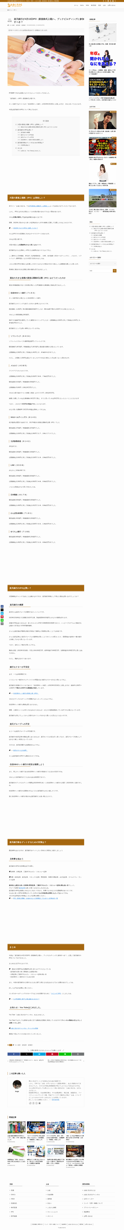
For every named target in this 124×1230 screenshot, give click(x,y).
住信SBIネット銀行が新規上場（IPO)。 (26, 693)
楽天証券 (18, 25)
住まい (49, 1203)
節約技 (49, 1199)
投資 (12, 1190)
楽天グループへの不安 (27, 137)
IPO (11, 1045)
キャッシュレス (52, 1212)
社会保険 (50, 1194)
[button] (14, 1054)
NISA (13, 1199)
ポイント (50, 1216)
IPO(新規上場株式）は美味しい (39, 206)
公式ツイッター (89, 1199)
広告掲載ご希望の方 (37, 1224)
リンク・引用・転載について (93, 1203)
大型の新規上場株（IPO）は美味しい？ (30, 124)
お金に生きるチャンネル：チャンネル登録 (24, 1028)
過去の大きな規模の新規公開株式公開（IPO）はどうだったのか (39, 127)
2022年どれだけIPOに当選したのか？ (25, 228)
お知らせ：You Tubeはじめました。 (31, 150)
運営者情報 (55, 1099)
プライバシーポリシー (91, 1207)
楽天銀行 (24, 25)
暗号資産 (14, 1216)
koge (17, 1091)
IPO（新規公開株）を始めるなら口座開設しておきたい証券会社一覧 (35, 898)
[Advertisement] (46, 174)
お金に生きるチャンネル (92, 1194)
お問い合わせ (88, 1216)
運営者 (81, 1224)
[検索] (115, 1)
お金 (48, 1190)
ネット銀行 (12, 25)
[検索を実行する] (114, 270)
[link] (30, 1103)
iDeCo (13, 1194)
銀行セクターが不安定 (27, 135)
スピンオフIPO (56, 993)
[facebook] (103, 1)
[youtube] (108, 1)
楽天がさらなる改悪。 (20, 750)
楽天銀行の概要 (25, 132)
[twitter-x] (106, 1)
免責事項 (87, 1212)
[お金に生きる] (15, 5)
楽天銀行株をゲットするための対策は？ (31, 142)
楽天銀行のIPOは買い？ (25, 130)
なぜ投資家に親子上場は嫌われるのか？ (26, 999)
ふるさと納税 (51, 1207)
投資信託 (14, 1203)
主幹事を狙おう (25, 145)
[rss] (110, 1)
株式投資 (14, 1207)
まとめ (20, 148)
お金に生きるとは (89, 1190)
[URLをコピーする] (78, 1054)
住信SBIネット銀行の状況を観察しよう (32, 139)
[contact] (113, 1)
